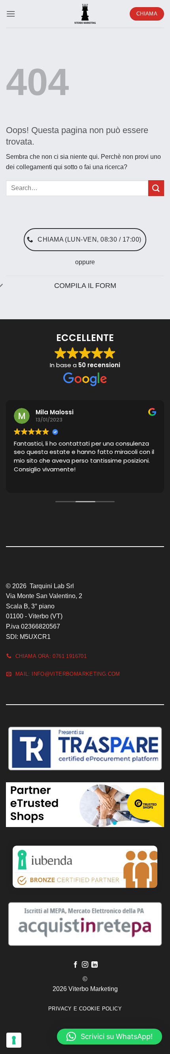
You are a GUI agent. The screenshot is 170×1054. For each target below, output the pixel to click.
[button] (10, 13)
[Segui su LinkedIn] (94, 964)
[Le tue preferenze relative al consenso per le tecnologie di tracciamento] (13, 1040)
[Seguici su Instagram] (85, 964)
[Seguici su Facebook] (75, 964)
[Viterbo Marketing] (85, 14)
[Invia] (156, 188)
